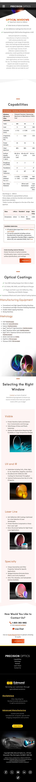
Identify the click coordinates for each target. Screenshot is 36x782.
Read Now (25, 260)
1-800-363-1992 (19, 622)
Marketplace (8, 695)
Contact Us (17, 668)
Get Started (18, 641)
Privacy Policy (8, 757)
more (31, 239)
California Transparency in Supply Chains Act (17, 762)
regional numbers (20, 625)
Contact (12, 395)
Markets (17, 663)
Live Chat (19, 628)
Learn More (17, 666)
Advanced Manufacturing (14, 710)
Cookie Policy (16, 757)
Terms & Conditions (25, 757)
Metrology (17, 661)
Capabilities (17, 659)
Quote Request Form (14, 635)
